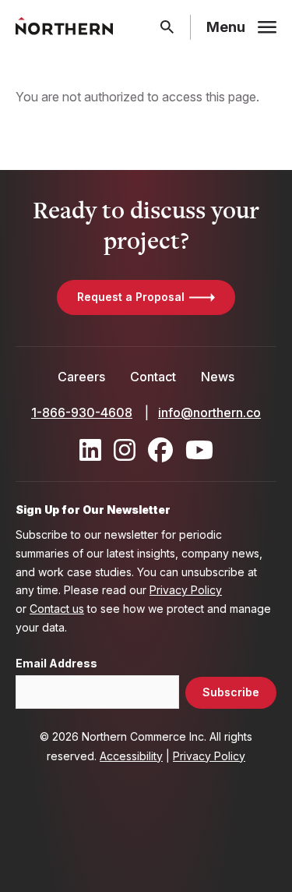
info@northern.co (209, 412)
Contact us (57, 608)
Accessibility (131, 756)
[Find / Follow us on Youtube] (199, 449)
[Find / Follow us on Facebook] (160, 449)
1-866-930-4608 (81, 412)
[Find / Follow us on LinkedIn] (90, 449)
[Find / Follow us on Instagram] (124, 449)
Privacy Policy (186, 589)
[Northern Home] (64, 27)
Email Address (56, 663)
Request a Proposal (131, 296)
